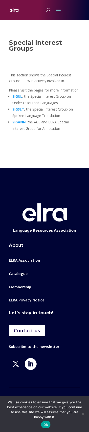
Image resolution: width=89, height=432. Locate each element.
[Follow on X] (16, 364)
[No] (82, 413)
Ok (46, 425)
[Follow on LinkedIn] (31, 364)
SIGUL (17, 96)
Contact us (27, 330)
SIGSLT (18, 109)
